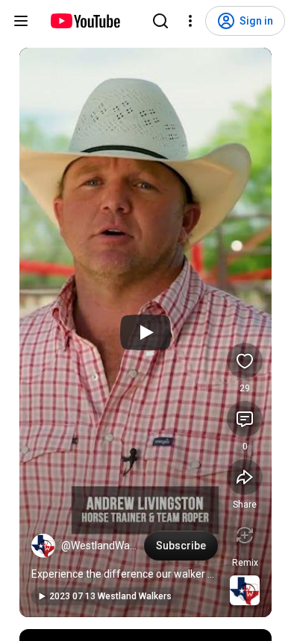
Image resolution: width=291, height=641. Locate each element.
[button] (43, 546)
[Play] (145, 332)
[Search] (160, 21)
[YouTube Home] (85, 21)
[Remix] (245, 535)
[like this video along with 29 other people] (245, 361)
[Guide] (21, 21)
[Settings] (190, 21)
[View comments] (245, 419)
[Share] (245, 477)
